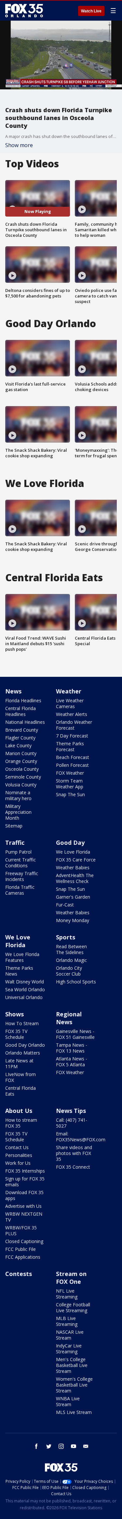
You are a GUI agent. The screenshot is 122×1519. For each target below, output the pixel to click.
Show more (19, 145)
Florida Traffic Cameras (19, 890)
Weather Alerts (71, 714)
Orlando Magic (71, 960)
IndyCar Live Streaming (69, 1349)
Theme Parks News (19, 971)
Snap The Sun (70, 794)
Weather (68, 691)
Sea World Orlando (25, 989)
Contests (18, 1274)
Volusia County (20, 785)
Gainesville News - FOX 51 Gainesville (75, 1034)
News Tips (71, 1111)
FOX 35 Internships (25, 1171)
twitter (49, 1446)
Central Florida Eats (20, 1091)
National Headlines (25, 722)
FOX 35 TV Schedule (16, 1034)
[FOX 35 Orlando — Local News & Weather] (24, 10)
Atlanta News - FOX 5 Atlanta (71, 1062)
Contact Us (17, 1147)
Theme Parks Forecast (70, 746)
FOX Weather (70, 773)
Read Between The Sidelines (71, 949)
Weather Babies (72, 867)
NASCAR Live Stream (70, 1335)
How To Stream (22, 1023)
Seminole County (23, 777)
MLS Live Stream (74, 1412)
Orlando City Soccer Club (69, 971)
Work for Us (18, 1163)
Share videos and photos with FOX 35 (74, 1153)
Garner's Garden (73, 897)
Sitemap (13, 826)
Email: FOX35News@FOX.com (80, 1137)
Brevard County (21, 730)
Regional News (69, 1018)
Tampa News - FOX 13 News (71, 1048)
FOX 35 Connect (73, 1167)
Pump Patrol (18, 852)
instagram (61, 1446)
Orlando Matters (22, 1053)
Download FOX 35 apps (24, 1195)
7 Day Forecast (72, 736)
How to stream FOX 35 (21, 1123)
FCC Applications (22, 1257)
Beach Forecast (72, 757)
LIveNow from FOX (20, 1077)
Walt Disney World (24, 982)
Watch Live (91, 11)
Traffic (14, 842)
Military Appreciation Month (18, 812)
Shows (14, 1014)
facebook (36, 1446)
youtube (73, 1446)
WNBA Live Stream (68, 1401)
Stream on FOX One (71, 1277)
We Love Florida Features (22, 957)
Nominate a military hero (18, 795)
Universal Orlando (24, 997)
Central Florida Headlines (20, 711)
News (13, 691)
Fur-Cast (65, 905)
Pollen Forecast (72, 765)
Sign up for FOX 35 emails (25, 1182)
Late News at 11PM (19, 1063)
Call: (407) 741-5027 (71, 1123)
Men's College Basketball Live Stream (72, 1365)
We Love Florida (73, 852)
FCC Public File (20, 1249)
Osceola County (22, 769)
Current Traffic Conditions (20, 863)
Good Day (70, 842)
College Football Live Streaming (73, 1307)
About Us (18, 1111)
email (86, 1446)
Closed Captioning (24, 1241)
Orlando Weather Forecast (74, 725)
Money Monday (72, 920)
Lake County (18, 745)
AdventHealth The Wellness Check (75, 878)
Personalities (18, 1155)
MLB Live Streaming (66, 1321)
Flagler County (20, 738)
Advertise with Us (23, 1206)
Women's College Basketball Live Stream (74, 1385)
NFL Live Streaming (66, 1294)
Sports (65, 937)
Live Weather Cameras (70, 703)
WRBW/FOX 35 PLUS (21, 1230)
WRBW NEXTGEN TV (23, 1217)
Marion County (20, 753)
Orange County (21, 761)
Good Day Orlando (25, 1045)
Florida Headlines (23, 700)
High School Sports (76, 982)
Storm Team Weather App (69, 784)
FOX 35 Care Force (76, 860)
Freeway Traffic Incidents (21, 876)
